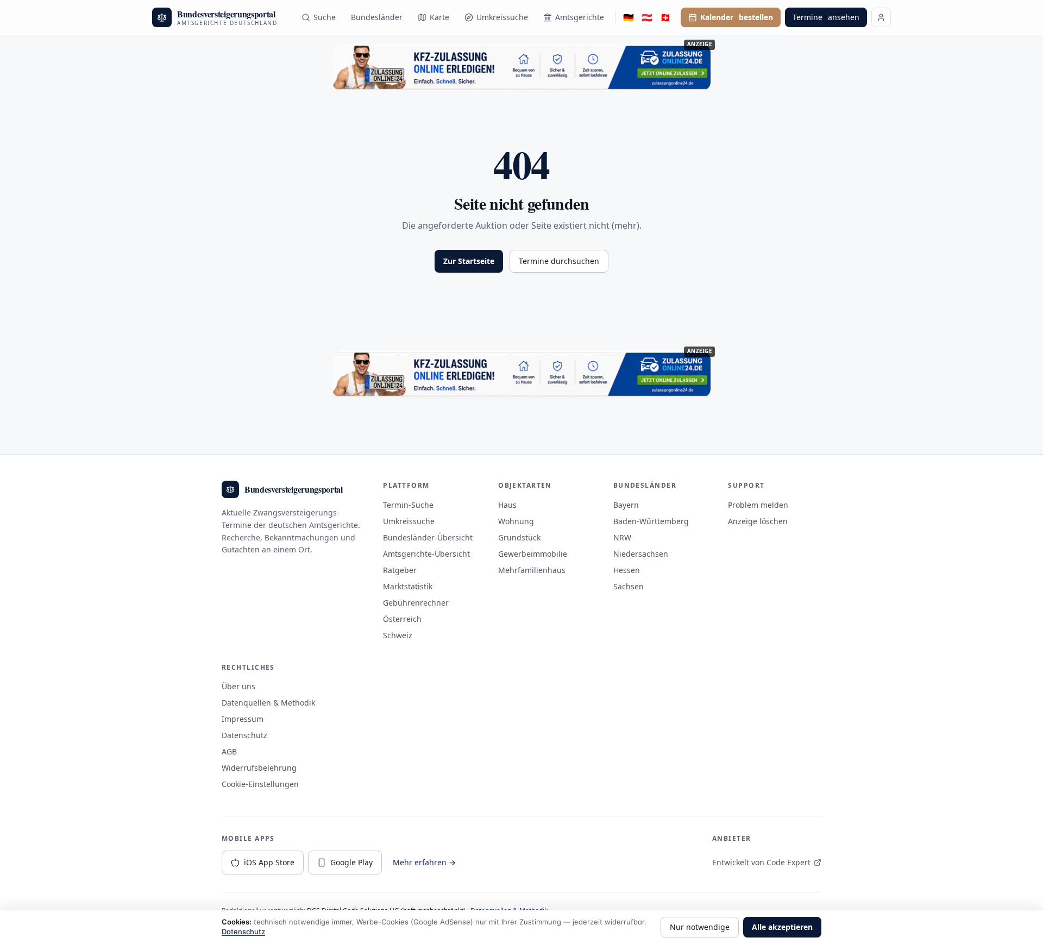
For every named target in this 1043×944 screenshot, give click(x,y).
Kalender (736, 17)
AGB (229, 751)
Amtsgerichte (579, 17)
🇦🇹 (647, 17)
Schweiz (397, 635)
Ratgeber (400, 570)
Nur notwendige (700, 927)
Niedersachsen (640, 554)
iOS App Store (269, 862)
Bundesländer (377, 17)
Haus (507, 505)
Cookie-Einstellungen (260, 784)
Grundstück (519, 537)
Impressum (242, 719)
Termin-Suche (408, 505)
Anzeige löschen (758, 521)
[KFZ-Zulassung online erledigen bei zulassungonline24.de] (521, 67)
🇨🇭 (665, 17)
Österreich (402, 619)
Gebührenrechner (416, 602)
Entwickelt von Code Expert (761, 862)
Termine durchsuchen (559, 261)
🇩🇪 (628, 17)
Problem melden (758, 505)
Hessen (626, 570)
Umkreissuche (502, 17)
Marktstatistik (407, 586)
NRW (622, 537)
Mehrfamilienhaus (532, 570)
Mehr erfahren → (424, 862)
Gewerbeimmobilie (532, 554)
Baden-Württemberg (651, 521)
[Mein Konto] (881, 17)
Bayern (626, 505)
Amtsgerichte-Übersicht (426, 554)
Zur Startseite (468, 261)
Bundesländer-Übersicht (428, 537)
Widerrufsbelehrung (259, 768)
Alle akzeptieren (782, 927)
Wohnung (516, 521)
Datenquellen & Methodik (268, 702)
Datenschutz (244, 735)
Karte (439, 17)
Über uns (238, 686)
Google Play (351, 862)
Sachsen (628, 586)
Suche (324, 17)
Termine (826, 17)
